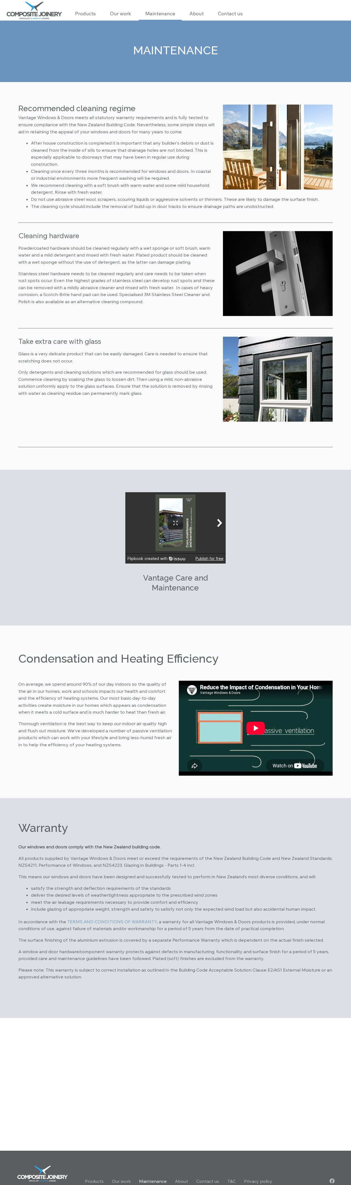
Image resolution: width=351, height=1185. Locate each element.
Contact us (230, 13)
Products (94, 1181)
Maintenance (160, 13)
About (196, 13)
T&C (231, 1181)
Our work (120, 13)
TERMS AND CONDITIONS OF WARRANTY (112, 921)
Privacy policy (258, 1181)
